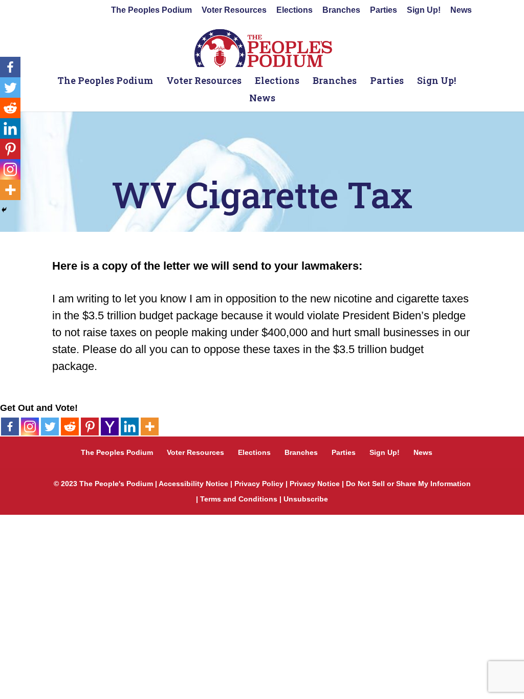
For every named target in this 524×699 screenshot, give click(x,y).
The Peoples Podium (151, 10)
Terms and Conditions (238, 499)
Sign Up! (424, 10)
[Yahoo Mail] (110, 426)
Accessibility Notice (193, 483)
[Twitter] (50, 426)
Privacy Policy (258, 483)
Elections (294, 10)
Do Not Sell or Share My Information (408, 483)
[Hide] (4, 210)
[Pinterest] (90, 426)
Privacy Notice (315, 483)
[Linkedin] (130, 426)
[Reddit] (70, 426)
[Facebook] (10, 426)
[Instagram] (30, 426)
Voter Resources (234, 10)
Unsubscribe (305, 499)
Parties (383, 10)
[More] (150, 426)
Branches (341, 10)
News (461, 10)
